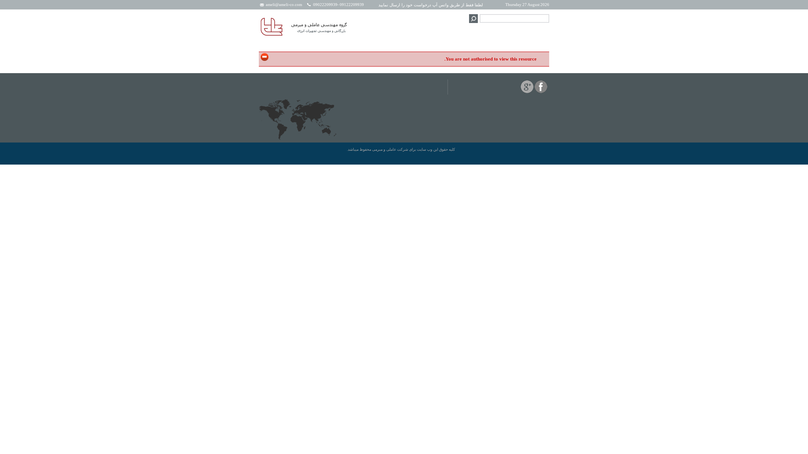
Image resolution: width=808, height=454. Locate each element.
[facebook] (541, 92)
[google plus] (527, 92)
